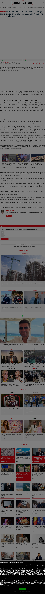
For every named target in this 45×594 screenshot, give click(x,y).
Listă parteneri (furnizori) (4, 585)
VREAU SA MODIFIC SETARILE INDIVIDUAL (22, 591)
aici (22, 572)
